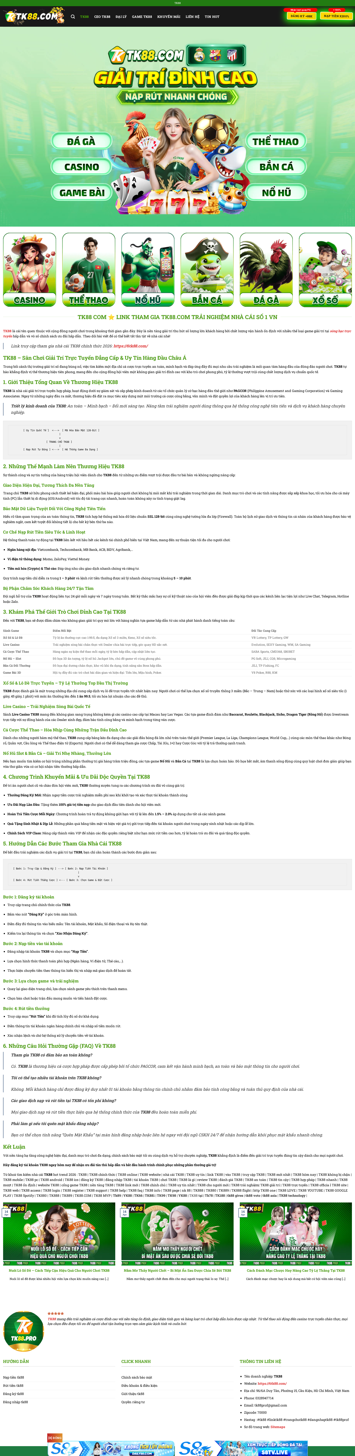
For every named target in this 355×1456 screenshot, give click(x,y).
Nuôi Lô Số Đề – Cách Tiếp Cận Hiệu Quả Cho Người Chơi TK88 (59, 1270)
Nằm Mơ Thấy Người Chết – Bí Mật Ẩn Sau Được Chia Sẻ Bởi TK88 (177, 1270)
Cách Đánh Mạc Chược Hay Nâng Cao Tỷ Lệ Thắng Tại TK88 (296, 1270)
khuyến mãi (168, 16)
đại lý (121, 16)
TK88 (7, 331)
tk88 (84, 16)
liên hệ (192, 16)
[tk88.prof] (34, 16)
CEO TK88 (102, 16)
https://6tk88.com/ (130, 345)
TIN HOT (212, 16)
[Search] (73, 16)
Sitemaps (278, 1427)
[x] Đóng (54, 1438)
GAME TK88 (142, 16)
